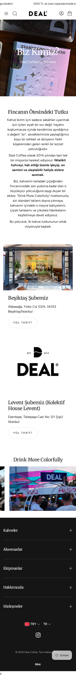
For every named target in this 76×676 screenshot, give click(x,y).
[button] (6, 13)
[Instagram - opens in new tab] (38, 635)
